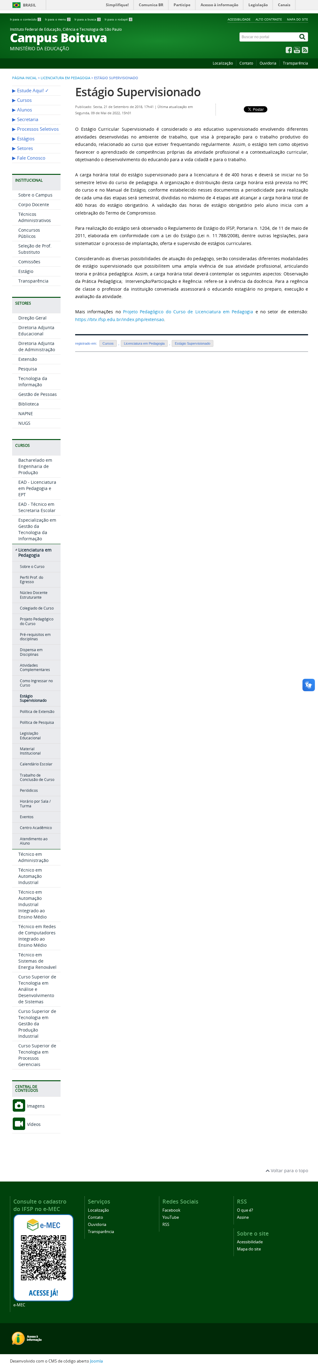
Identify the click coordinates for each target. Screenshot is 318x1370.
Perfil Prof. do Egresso (31, 579)
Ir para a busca (87, 19)
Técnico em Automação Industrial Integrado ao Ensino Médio (32, 904)
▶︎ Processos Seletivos (35, 129)
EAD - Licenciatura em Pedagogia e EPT (37, 488)
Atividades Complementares (35, 667)
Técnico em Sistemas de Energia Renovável (37, 961)
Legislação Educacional (30, 735)
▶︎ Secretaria (25, 119)
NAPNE (25, 413)
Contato (246, 63)
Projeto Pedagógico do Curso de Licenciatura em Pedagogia (188, 312)
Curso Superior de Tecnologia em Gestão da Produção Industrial (37, 1023)
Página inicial (24, 78)
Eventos (27, 816)
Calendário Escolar (36, 764)
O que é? (245, 1210)
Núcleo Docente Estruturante (34, 594)
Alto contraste (269, 19)
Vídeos (33, 1124)
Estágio (25, 271)
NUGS (24, 423)
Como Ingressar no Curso (36, 682)
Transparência (295, 63)
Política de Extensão (37, 711)
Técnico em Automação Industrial (30, 876)
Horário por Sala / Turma (35, 803)
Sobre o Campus (35, 195)
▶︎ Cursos (22, 100)
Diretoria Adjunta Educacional (36, 330)
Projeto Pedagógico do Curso (36, 621)
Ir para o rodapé (118, 19)
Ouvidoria (268, 63)
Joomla (96, 1361)
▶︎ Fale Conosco (28, 158)
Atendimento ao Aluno (34, 841)
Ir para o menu (57, 19)
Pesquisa (27, 369)
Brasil (29, 5)
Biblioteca (28, 404)
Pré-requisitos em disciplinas (35, 636)
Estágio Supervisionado (33, 698)
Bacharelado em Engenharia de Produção (35, 466)
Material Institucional (30, 750)
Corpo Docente (33, 204)
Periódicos (29, 790)
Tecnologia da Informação (32, 381)
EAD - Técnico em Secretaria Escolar (37, 507)
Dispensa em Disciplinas (31, 651)
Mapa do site (297, 19)
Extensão (27, 359)
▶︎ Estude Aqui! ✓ (30, 90)
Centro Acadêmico (36, 827)
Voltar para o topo (289, 1170)
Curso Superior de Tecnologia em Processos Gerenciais (37, 1055)
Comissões (29, 262)
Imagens (35, 1106)
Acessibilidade (239, 19)
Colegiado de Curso (37, 608)
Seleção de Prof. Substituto (35, 249)
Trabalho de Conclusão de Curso (37, 777)
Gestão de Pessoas (37, 394)
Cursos (108, 343)
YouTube (170, 1217)
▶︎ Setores (22, 148)
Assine (243, 1217)
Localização (223, 63)
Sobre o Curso (32, 566)
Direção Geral (32, 318)
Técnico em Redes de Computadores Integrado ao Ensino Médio (37, 935)
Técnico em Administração (33, 857)
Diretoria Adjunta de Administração (36, 346)
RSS (165, 1224)
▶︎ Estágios (23, 139)
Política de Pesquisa (37, 722)
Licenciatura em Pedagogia (65, 78)
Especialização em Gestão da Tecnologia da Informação (37, 529)
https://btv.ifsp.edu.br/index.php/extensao (119, 319)
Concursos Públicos (29, 233)
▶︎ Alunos (22, 110)
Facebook (171, 1210)
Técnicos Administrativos (34, 217)
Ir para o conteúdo (25, 19)
